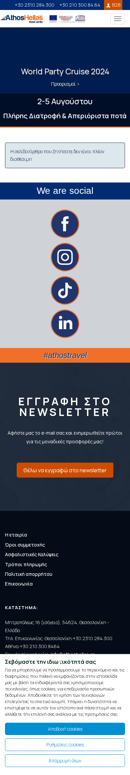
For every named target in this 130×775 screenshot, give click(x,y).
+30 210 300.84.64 (79, 5)
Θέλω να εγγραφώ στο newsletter (65, 470)
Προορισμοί (64, 84)
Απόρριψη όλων (65, 760)
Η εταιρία (16, 535)
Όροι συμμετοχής (25, 545)
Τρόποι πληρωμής (26, 564)
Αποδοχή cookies (65, 729)
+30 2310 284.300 (34, 5)
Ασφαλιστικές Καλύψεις (31, 554)
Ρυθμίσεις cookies (65, 744)
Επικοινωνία (19, 584)
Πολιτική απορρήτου (28, 574)
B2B (116, 5)
